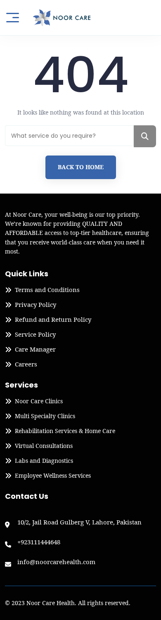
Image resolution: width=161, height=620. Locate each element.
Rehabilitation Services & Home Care (65, 431)
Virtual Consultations (44, 446)
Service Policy (35, 334)
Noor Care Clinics (39, 401)
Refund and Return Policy (53, 319)
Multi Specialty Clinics (45, 416)
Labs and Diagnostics (44, 460)
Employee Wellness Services (53, 475)
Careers (26, 364)
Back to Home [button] (81, 167)
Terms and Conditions (47, 290)
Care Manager (35, 349)
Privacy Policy (35, 305)
